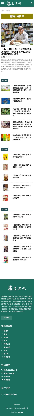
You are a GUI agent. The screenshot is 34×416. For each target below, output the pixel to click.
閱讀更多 (7, 317)
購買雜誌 (7, 380)
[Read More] (17, 35)
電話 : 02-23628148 (10, 370)
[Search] (32, 3)
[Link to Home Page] (17, 3)
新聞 (3, 46)
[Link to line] (15, 394)
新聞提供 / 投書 (9, 373)
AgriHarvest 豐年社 (22, 408)
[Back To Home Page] (17, 288)
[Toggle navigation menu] (2, 3)
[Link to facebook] (3, 394)
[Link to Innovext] (20, 412)
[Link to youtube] (7, 394)
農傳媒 (3, 57)
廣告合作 (7, 376)
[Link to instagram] (11, 394)
